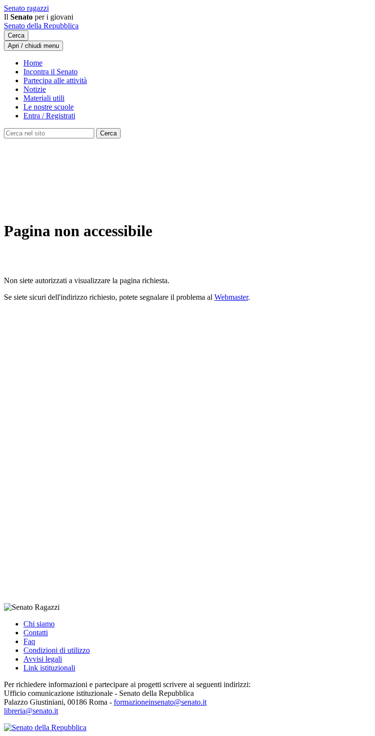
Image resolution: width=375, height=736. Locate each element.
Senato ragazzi (26, 8)
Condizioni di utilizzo (56, 650)
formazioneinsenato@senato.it (160, 702)
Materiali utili (43, 98)
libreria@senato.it (31, 711)
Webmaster (231, 297)
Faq (29, 641)
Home (32, 63)
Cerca (16, 35)
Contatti (35, 632)
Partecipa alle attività (55, 80)
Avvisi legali (42, 659)
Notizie (34, 89)
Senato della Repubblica (41, 26)
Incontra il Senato (50, 71)
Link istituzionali (49, 668)
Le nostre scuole (48, 107)
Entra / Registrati (49, 116)
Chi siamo (39, 624)
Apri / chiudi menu (33, 45)
